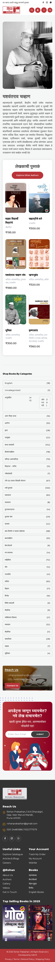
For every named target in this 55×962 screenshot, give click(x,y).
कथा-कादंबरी (9, 444)
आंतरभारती (42, 402)
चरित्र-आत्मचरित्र (12, 279)
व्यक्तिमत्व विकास (11, 617)
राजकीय (32, 223)
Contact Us (12, 685)
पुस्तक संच (8, 516)
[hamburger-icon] (50, 10)
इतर (6, 430)
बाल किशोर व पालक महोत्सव (15, 531)
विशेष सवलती (9, 603)
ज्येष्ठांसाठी (8, 473)
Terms (16, 959)
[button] (5, 923)
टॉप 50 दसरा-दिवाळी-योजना (15, 480)
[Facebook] (43, 2)
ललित (46, 279)
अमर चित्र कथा (10, 416)
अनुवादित (8, 397)
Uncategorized (12, 390)
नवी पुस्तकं (8, 488)
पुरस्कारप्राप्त (9, 509)
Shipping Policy (43, 959)
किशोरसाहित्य (9, 452)
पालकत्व (8, 502)
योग (6, 567)
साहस (7, 646)
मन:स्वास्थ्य (9, 552)
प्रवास (7, 524)
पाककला (8, 495)
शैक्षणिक (8, 227)
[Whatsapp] (50, 2)
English (8, 383)
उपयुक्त (7, 437)
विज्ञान (7, 588)
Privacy (8, 959)
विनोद (7, 595)
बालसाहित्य (8, 538)
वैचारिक (7, 610)
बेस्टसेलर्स (32, 341)
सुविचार (7, 653)
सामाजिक (8, 639)
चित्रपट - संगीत (10, 466)
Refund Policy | (28, 959)
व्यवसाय (7, 624)
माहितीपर (8, 560)
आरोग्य (7, 423)
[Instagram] (47, 2)
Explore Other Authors (27, 175)
